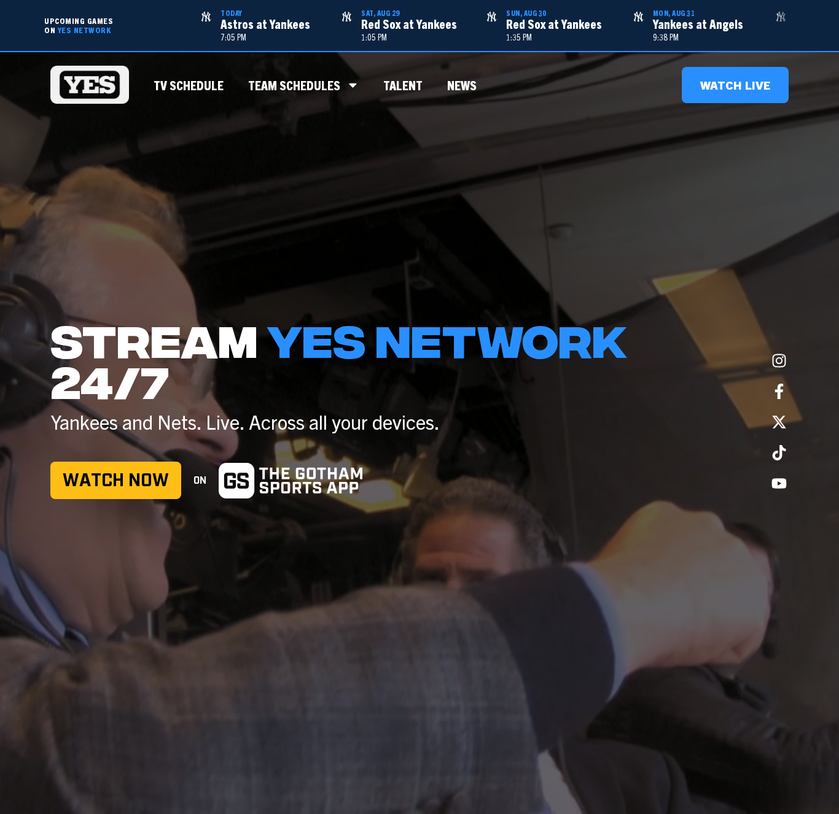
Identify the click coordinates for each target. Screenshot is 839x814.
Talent (403, 85)
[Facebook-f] (779, 391)
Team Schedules (294, 85)
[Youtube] (779, 483)
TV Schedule (189, 85)
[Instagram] (779, 361)
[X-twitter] (779, 422)
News (462, 85)
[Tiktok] (779, 453)
